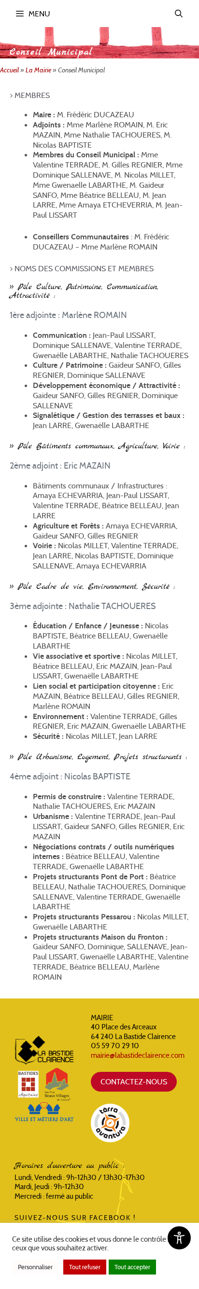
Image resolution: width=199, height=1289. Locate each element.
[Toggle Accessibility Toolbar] (179, 1237)
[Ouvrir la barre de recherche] (179, 13)
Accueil (9, 70)
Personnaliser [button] (35, 1267)
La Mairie (38, 70)
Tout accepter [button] (132, 1267)
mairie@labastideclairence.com (138, 1055)
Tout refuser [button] (84, 1267)
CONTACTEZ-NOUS (133, 1081)
